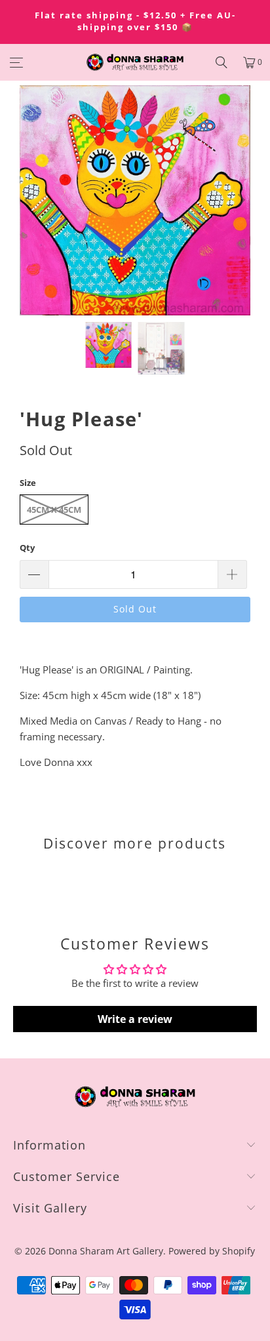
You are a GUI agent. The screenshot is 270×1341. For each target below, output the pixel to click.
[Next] (240, 200)
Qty (27, 547)
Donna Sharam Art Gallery (105, 1251)
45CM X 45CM (54, 509)
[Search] (221, 62)
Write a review (135, 1019)
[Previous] (29, 200)
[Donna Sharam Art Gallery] (135, 62)
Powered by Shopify (211, 1251)
